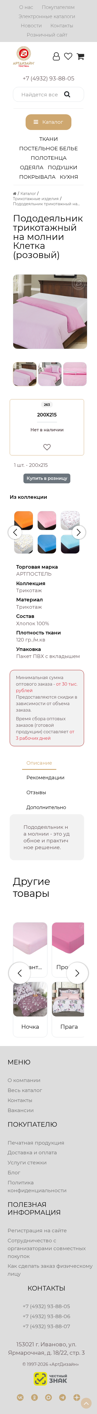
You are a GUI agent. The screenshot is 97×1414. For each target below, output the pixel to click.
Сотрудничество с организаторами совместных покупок (47, 1248)
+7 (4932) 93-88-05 (46, 1306)
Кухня (69, 177)
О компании (24, 1080)
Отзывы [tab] (36, 793)
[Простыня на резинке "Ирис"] (47, 544)
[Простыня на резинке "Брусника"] (47, 520)
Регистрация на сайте (37, 1230)
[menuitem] (26, 7)
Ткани (48, 139)
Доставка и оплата (32, 1152)
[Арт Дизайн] (23, 56)
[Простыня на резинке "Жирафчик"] (23, 544)
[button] (48, 94)
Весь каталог (25, 1090)
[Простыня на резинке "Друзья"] (70, 520)
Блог (14, 1172)
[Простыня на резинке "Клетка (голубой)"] (70, 544)
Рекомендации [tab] (45, 778)
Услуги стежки (27, 1162)
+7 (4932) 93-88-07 (46, 1326)
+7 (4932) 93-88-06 (46, 1316)
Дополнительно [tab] (46, 807)
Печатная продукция (36, 1142)
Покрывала (37, 177)
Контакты (20, 1100)
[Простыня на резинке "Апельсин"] (23, 520)
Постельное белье (48, 148)
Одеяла (31, 167)
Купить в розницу (47, 478)
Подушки (62, 167)
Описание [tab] (39, 763)
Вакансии (21, 1110)
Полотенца (49, 158)
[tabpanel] (46, 837)
